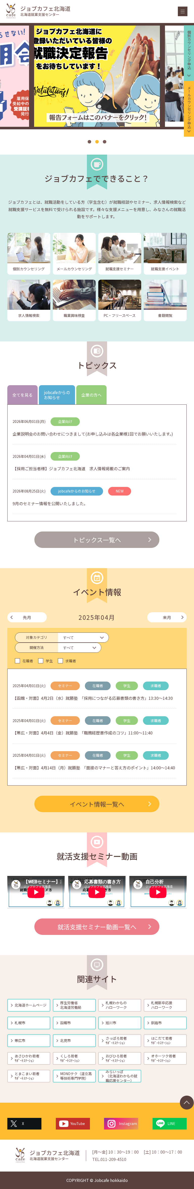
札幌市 (20, 1022)
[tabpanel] (97, 76)
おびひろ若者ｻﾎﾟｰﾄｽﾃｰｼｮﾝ (116, 1058)
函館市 (65, 1022)
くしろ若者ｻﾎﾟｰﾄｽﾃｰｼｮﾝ (70, 1058)
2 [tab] (97, 142)
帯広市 (20, 1040)
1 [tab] (89, 142)
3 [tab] (104, 142)
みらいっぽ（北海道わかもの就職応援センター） (121, 1076)
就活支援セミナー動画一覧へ (97, 926)
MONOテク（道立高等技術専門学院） (76, 1076)
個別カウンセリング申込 (189, 49)
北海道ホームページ (30, 1005)
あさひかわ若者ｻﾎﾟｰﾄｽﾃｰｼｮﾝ (27, 1058)
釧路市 (156, 1022)
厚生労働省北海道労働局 (70, 1005)
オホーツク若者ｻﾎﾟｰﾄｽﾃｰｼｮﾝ (163, 1058)
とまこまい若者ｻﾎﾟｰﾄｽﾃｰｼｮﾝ (27, 1076)
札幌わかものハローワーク (116, 1005)
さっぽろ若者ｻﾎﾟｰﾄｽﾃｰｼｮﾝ (116, 1040)
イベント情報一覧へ (97, 804)
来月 (167, 617)
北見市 (65, 1040)
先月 (27, 617)
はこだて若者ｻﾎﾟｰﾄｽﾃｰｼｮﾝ (161, 1040)
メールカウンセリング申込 (189, 107)
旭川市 (111, 1022)
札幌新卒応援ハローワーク (161, 1005)
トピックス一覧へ (97, 539)
